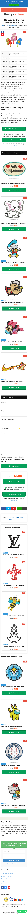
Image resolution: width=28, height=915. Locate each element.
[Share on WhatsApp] (19, 508)
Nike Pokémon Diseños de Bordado (11, 381)
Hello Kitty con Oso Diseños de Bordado (13, 805)
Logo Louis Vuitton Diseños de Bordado (14, 554)
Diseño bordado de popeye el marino (12, 302)
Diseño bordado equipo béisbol (10, 765)
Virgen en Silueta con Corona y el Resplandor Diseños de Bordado (14, 646)
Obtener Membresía (6, 879)
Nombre (4, 402)
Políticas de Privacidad (11, 863)
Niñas (23, 517)
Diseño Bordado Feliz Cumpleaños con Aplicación (14, 183)
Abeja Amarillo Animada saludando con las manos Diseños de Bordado (14, 616)
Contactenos (4, 884)
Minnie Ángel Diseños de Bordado (11, 342)
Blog (2, 881)
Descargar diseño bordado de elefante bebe (14, 223)
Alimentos (13, 25)
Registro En (14, 145)
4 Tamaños (12, 517)
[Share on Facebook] (3, 508)
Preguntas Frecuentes (7, 873)
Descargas (7, 25)
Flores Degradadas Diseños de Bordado (13, 686)
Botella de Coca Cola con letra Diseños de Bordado (14, 585)
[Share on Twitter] (8, 508)
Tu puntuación (6, 428)
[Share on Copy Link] (24, 508)
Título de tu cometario (8, 419)
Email (3, 411)
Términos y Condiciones (7, 876)
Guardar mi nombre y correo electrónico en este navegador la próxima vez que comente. (13, 459)
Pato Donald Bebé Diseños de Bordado (13, 263)
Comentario (5, 433)
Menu (14, 10)
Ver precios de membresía (14, 140)
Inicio (2, 25)
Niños (10, 519)
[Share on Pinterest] (13, 508)
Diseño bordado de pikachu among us (12, 726)
